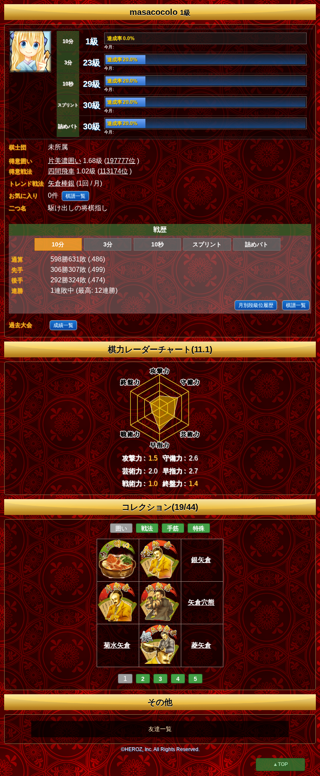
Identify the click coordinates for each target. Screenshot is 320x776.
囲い (121, 528)
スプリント (207, 244)
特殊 (199, 528)
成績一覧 (63, 325)
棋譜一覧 (75, 196)
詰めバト (256, 244)
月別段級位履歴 (255, 305)
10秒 (157, 244)
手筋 (173, 528)
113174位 (114, 171)
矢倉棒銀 (61, 183)
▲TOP (280, 764)
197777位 (120, 160)
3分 (107, 244)
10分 (58, 244)
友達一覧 (160, 729)
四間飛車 (61, 171)
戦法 (147, 528)
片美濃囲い (64, 160)
